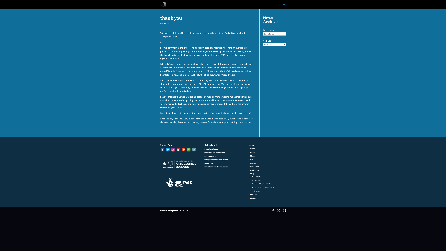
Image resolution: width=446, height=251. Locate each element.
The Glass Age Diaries (262, 184)
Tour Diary (258, 180)
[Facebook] (162, 150)
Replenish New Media (179, 211)
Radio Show (254, 166)
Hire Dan (253, 194)
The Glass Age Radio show (264, 187)
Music (252, 156)
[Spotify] (189, 150)
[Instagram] (173, 150)
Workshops (254, 170)
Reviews (257, 191)
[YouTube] (178, 150)
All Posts (257, 176)
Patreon (253, 163)
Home (252, 149)
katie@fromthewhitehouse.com (216, 160)
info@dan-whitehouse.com (214, 153)
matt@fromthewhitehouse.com (216, 167)
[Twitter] (168, 150)
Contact (253, 198)
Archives (267, 40)
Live (251, 159)
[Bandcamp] (194, 150)
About (252, 152)
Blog (252, 174)
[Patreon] (183, 150)
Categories (268, 30)
